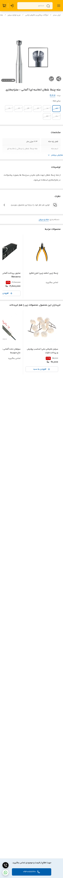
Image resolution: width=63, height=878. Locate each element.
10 (47, 108)
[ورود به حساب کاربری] (12, 5)
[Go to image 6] (2, 80)
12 (38, 108)
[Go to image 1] (13, 80)
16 (19, 108)
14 (28, 108)
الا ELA (52, 95)
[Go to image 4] (6, 80)
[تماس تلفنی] (5, 865)
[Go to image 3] (8, 80)
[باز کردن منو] (58, 5)
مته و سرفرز (44, 219)
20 (57, 116)
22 (47, 116)
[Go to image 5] (4, 80)
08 (57, 108)
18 (9, 108)
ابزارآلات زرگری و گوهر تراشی (36, 15)
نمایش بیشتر (57, 155)
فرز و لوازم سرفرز (14, 15)
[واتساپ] (5, 872)
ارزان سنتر (57, 15)
